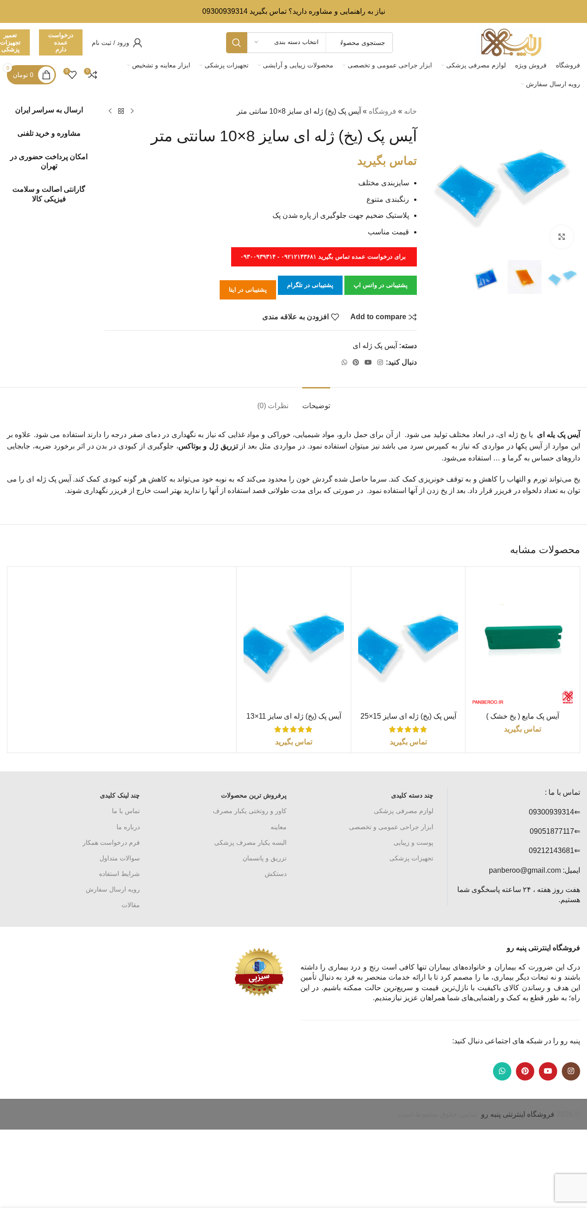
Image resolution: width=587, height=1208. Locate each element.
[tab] (316, 401)
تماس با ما (126, 811)
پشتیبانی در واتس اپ (381, 285)
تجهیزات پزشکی (411, 858)
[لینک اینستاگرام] (380, 362)
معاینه (279, 827)
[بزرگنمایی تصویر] (561, 236)
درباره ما (128, 827)
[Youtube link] (368, 362)
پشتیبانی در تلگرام (310, 285)
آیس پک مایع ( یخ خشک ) (522, 716)
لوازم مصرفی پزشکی (403, 811)
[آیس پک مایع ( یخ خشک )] (522, 640)
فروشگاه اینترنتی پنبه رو (517, 1114)
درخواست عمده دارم (60, 42)
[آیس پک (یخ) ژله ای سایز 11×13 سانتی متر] (294, 640)
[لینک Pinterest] (356, 362)
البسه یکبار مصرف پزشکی (250, 842)
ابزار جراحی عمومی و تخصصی (391, 827)
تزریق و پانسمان (265, 858)
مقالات (131, 905)
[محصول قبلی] (132, 111)
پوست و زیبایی (413, 842)
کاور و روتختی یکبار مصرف (250, 811)
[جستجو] (236, 42)
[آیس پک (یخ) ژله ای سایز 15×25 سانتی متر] (408, 640)
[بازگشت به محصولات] (121, 111)
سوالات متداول (120, 858)
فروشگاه (382, 111)
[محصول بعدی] (110, 111)
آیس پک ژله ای (375, 345)
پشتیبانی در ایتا (248, 289)
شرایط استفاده (119, 873)
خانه (410, 111)
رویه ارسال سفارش (113, 889)
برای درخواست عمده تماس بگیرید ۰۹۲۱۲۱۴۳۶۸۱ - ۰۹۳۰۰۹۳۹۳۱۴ (324, 256)
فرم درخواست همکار (111, 842)
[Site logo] (511, 42)
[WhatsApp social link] (344, 362)
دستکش (276, 873)
